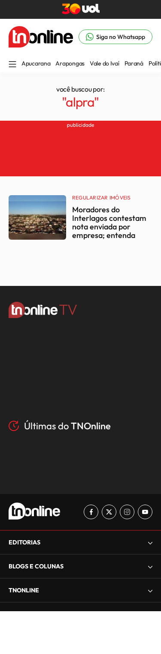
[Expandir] (150, 590)
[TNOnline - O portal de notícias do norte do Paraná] (41, 45)
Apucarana (35, 63)
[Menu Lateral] (12, 64)
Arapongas (69, 63)
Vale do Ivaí (104, 63)
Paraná (134, 63)
